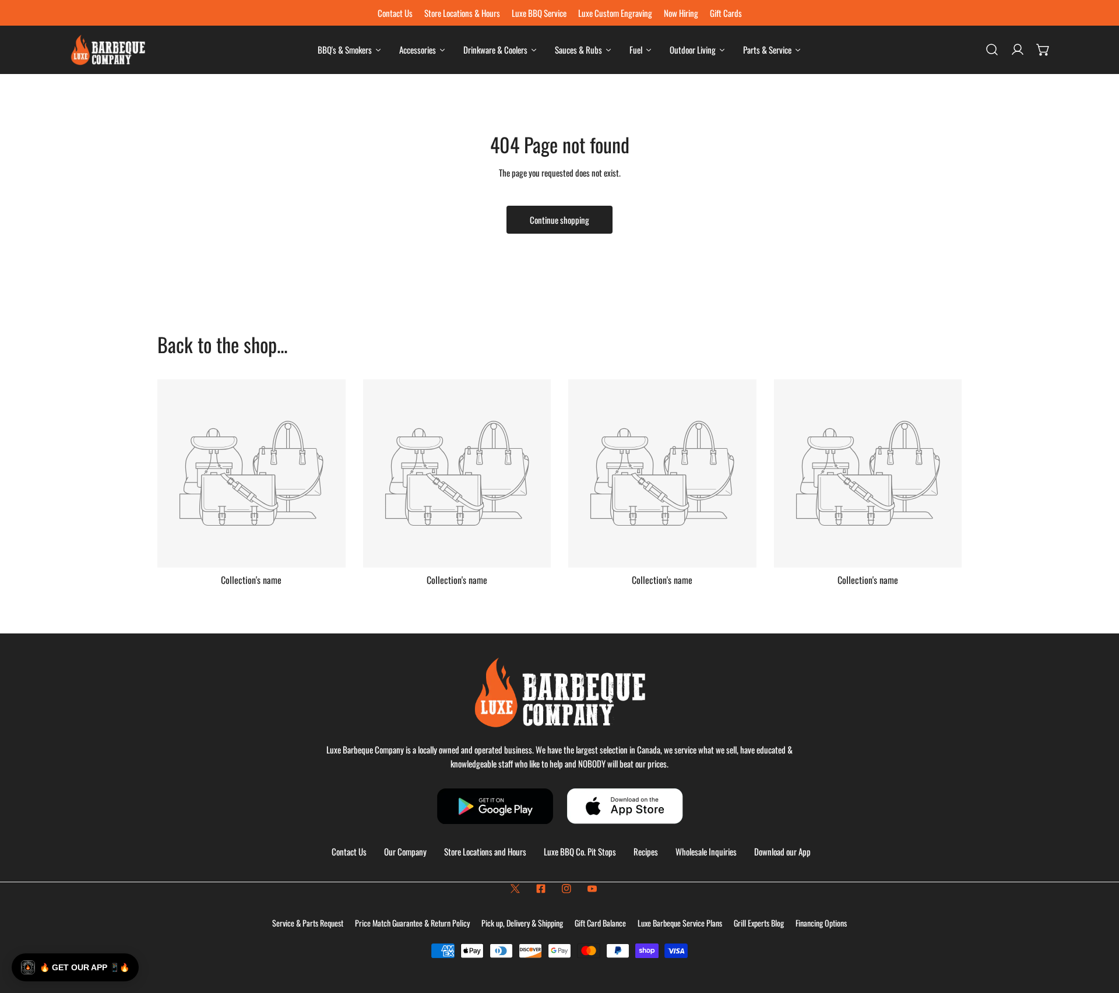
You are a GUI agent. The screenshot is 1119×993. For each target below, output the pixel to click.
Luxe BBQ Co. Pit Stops (580, 851)
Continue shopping (559, 219)
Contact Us (349, 851)
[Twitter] (515, 888)
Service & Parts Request (307, 923)
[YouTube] (592, 888)
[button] (1043, 49)
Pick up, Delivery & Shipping (522, 923)
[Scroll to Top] (1098, 931)
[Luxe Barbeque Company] (108, 49)
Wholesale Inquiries (706, 851)
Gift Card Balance (600, 923)
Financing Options (821, 923)
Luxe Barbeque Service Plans (680, 923)
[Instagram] (566, 888)
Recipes (646, 851)
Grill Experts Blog (759, 923)
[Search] (992, 49)
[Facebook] (541, 888)
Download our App (782, 851)
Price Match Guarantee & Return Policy (412, 923)
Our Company (405, 851)
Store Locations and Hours (485, 851)
